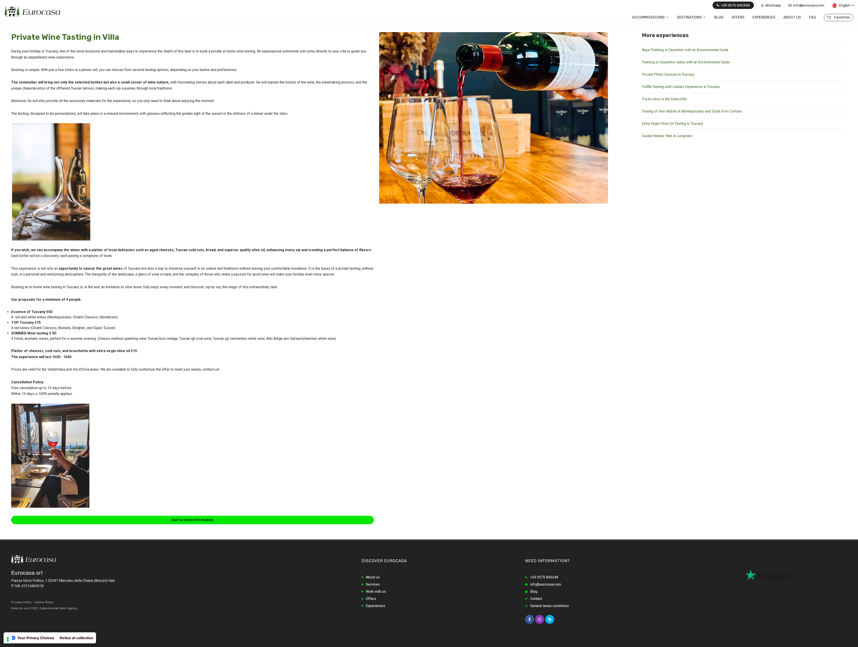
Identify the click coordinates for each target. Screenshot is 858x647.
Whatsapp (772, 5)
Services (373, 584)
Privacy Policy (21, 602)
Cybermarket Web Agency (58, 608)
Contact (536, 599)
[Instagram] (539, 619)
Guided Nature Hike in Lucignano (667, 136)
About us (373, 577)
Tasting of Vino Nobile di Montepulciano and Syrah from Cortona (692, 111)
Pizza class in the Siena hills (664, 99)
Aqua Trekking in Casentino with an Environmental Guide (685, 50)
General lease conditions (549, 606)
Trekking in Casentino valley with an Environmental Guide (686, 62)
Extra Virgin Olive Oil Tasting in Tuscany (672, 123)
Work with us (376, 591)
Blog (533, 591)
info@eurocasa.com (808, 5)
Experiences (375, 606)
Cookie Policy (43, 602)
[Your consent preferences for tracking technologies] (8, 639)
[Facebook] (529, 619)
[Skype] (549, 619)
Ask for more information (192, 520)
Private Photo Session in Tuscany (668, 74)
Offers (371, 599)
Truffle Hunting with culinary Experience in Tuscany (681, 87)
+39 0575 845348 (735, 5)
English (844, 5)
